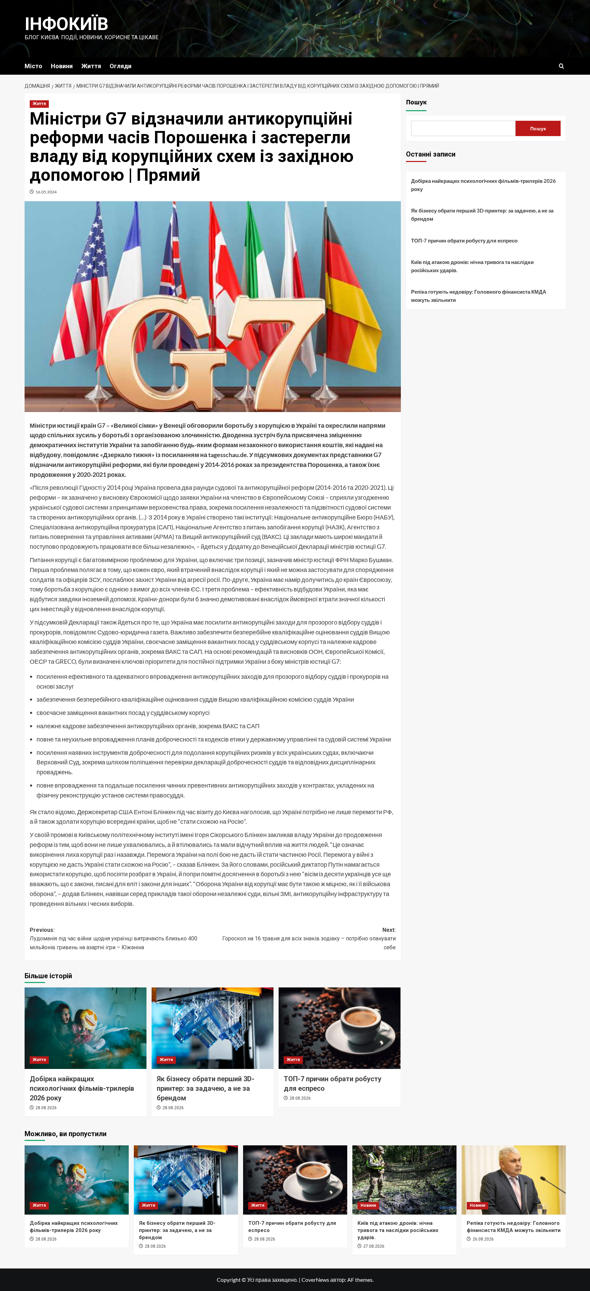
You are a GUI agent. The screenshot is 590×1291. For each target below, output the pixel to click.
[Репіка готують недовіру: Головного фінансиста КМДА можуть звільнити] (514, 1180)
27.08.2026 (373, 1246)
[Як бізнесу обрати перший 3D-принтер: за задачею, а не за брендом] (212, 1028)
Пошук (416, 102)
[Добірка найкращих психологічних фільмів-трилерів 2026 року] (85, 1028)
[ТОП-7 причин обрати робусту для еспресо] (340, 1028)
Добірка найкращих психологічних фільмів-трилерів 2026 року (82, 1088)
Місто (33, 66)
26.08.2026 (483, 1239)
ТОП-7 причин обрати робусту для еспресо (464, 240)
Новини (62, 66)
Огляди (120, 66)
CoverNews (315, 1279)
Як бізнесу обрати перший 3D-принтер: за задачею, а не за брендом (205, 1088)
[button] (561, 66)
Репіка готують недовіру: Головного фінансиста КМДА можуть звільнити (478, 296)
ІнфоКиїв (67, 24)
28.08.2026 (46, 1107)
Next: (309, 939)
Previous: (113, 939)
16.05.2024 (46, 191)
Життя (91, 66)
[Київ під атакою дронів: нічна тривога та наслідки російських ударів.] (404, 1180)
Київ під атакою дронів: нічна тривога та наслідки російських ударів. (472, 266)
